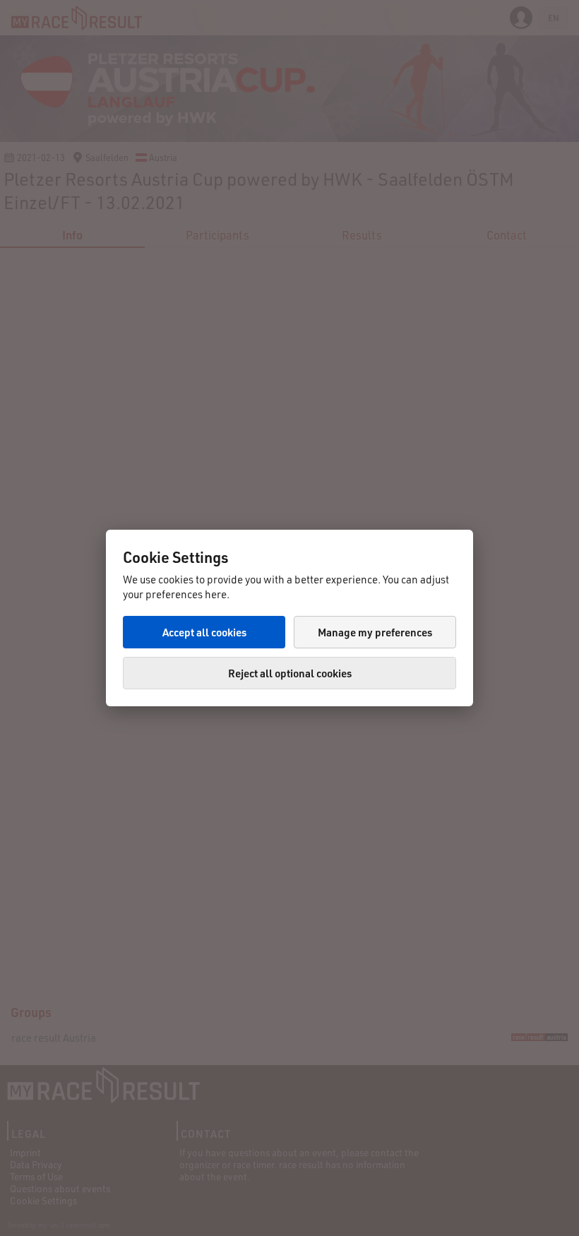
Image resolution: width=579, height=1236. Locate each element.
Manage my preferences (375, 632)
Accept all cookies (204, 632)
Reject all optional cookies (290, 673)
